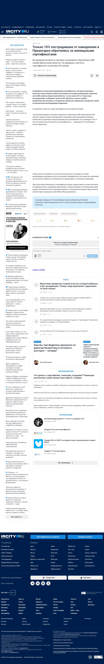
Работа (70, 562)
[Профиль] (101, 32)
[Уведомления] (96, 32)
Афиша (69, 27)
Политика (71, 556)
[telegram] (32, 583)
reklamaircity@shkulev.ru (91, 633)
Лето (52, 556)
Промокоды (29, 27)
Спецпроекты (90, 566)
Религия (71, 569)
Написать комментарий (47, 75)
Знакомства (40, 27)
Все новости (6, 27)
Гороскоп (77, 27)
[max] (43, 583)
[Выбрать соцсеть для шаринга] (97, 76)
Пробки (52, 32)
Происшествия (73, 559)
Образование (55, 569)
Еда (31, 562)
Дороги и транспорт (37, 559)
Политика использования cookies (63, 642)
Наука (53, 562)
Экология (88, 559)
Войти (39, 256)
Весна (32, 553)
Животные (34, 566)
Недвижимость (18, 27)
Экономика (89, 562)
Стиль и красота (91, 553)
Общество (71, 546)
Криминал (54, 549)
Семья (87, 546)
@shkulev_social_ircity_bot (72, 634)
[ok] (48, 583)
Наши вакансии (7, 556)
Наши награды (6, 553)
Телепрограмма (60, 27)
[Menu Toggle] (2, 32)
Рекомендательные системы (61, 645)
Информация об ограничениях (62, 640)
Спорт (87, 549)
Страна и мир (90, 556)
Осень (70, 553)
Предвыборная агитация (10, 562)
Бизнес (33, 549)
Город (32, 556)
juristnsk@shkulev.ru (6, 651)
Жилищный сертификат (69, 213)
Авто (32, 546)
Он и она (71, 549)
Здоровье (33, 569)
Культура (54, 553)
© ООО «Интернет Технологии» (33, 657)
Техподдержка (6, 559)
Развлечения (72, 566)
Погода (49, 27)
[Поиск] (91, 32)
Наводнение (53, 213)
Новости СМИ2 (38, 270)
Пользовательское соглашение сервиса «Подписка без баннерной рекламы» (75, 648)
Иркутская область (40, 213)
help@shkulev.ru (14, 652)
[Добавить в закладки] (92, 76)
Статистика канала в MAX (10, 566)
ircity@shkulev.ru (23, 648)
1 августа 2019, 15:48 (38, 70)
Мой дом (54, 559)
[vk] (38, 583)
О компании (5, 546)
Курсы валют (88, 27)
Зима (53, 546)
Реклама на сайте (7, 549)
